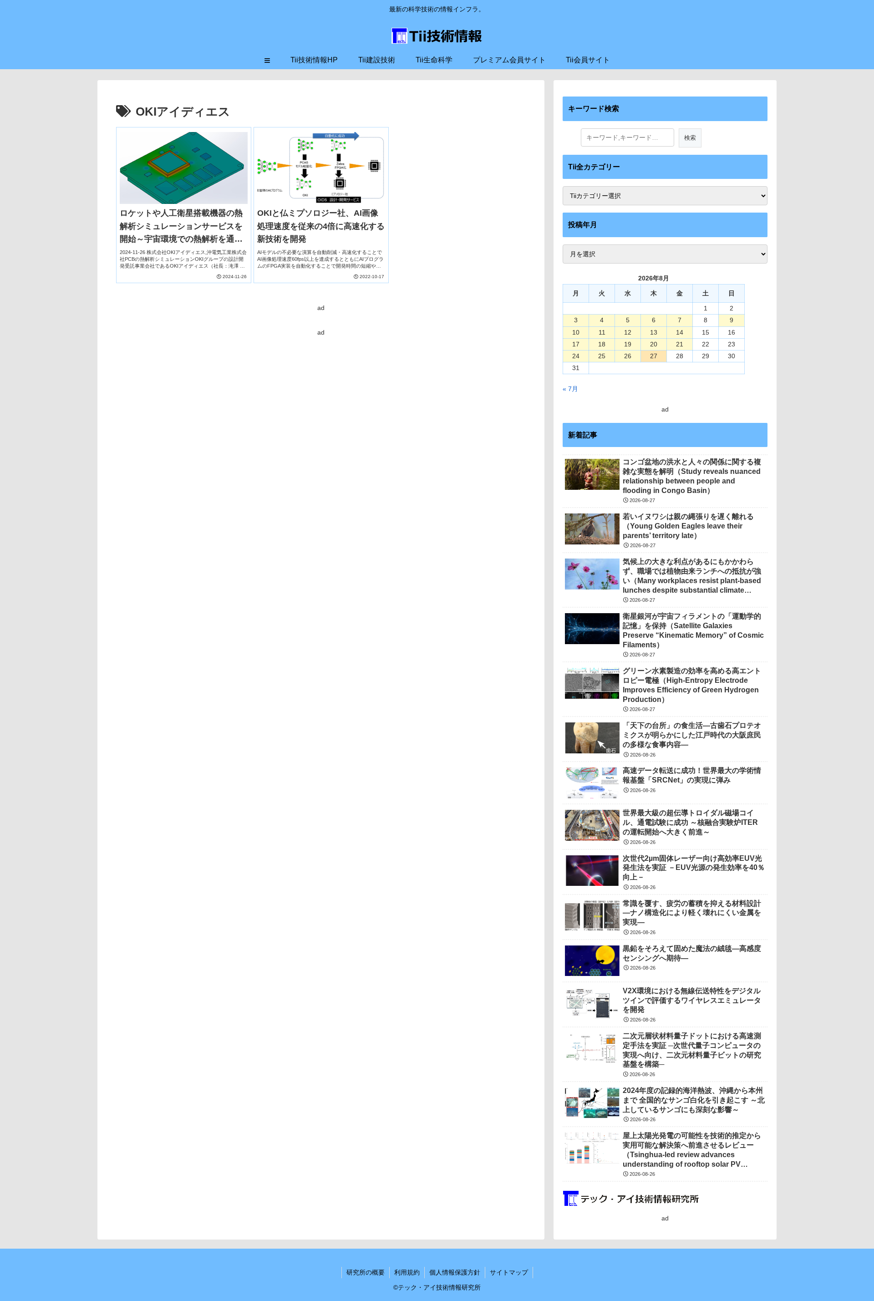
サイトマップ (509, 1272)
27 (653, 356)
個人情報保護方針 (454, 1272)
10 (575, 332)
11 (602, 332)
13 (653, 332)
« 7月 (570, 388)
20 (653, 344)
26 (627, 356)
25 (601, 356)
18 (601, 344)
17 (575, 344)
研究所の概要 (365, 1272)
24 (575, 356)
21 (679, 344)
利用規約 (407, 1272)
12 (627, 332)
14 (679, 332)
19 (627, 344)
